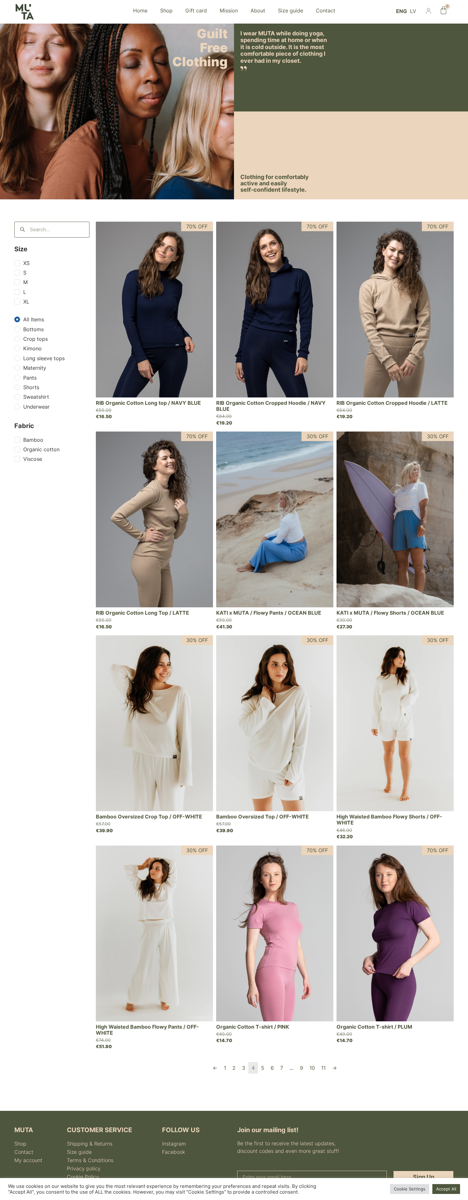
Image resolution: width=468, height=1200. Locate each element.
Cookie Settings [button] (409, 1188)
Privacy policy (84, 1168)
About (258, 10)
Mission (229, 10)
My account (28, 1160)
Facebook (173, 1152)
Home (140, 10)
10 (312, 1068)
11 (323, 1068)
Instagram (174, 1143)
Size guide (290, 10)
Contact (325, 10)
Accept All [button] (446, 1188)
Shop (166, 10)
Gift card (196, 10)
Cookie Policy (83, 1177)
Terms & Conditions (90, 1160)
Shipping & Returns (89, 1143)
